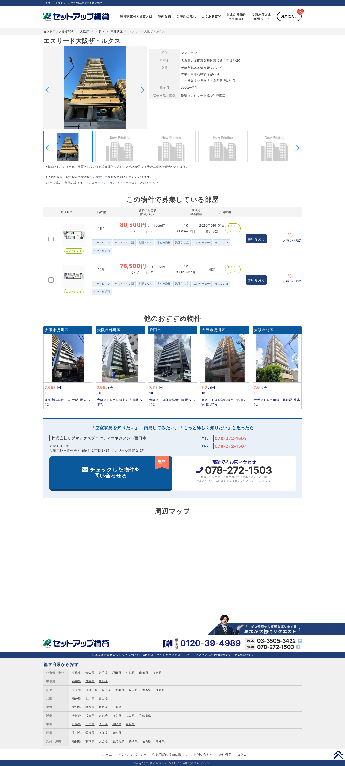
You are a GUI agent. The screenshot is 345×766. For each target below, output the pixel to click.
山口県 (89, 724)
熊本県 (89, 741)
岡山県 (103, 724)
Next (141, 90)
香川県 (76, 733)
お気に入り (289, 16)
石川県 (89, 698)
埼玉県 (106, 690)
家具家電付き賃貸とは (136, 16)
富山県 (103, 698)
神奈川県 (91, 690)
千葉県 (119, 690)
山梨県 (76, 681)
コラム (242, 754)
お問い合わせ (203, 754)
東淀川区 (117, 31)
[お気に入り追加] (292, 234)
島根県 (130, 724)
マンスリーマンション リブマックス (109, 183)
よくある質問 (211, 16)
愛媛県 (89, 733)
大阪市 (100, 31)
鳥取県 (116, 724)
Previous (49, 90)
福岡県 (76, 741)
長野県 (89, 681)
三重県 (116, 707)
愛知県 (76, 707)
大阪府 (84, 31)
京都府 (103, 715)
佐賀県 (146, 741)
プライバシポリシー (132, 754)
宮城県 (130, 672)
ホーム (107, 754)
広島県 (76, 724)
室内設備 (164, 16)
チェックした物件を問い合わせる (128, 469)
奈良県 (116, 715)
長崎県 (133, 741)
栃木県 (146, 690)
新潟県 (103, 681)
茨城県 (133, 690)
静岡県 (89, 707)
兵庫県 (89, 715)
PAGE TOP (338, 754)
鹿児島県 (118, 741)
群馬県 (160, 690)
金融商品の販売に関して (170, 754)
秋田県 (116, 672)
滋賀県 (130, 715)
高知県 (103, 733)
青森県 (89, 672)
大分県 (103, 741)
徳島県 (116, 733)
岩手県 (103, 672)
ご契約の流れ (186, 16)
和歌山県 (145, 715)
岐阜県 (103, 707)
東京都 (76, 690)
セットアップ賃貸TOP (58, 31)
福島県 (157, 672)
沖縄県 (160, 741)
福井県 (76, 698)
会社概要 (225, 754)
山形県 (143, 672)
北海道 (76, 672)
